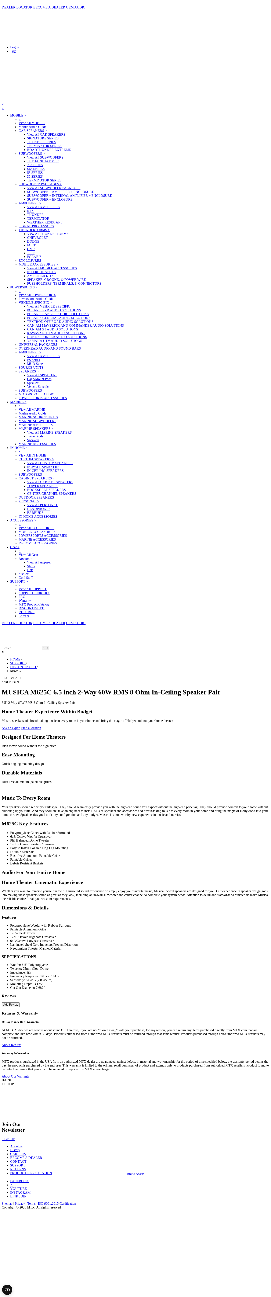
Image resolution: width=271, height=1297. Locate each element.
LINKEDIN (18, 1196)
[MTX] (44, 40)
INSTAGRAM (20, 1192)
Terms (31, 1203)
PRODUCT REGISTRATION (31, 1173)
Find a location (31, 728)
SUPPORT (17, 1165)
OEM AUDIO (76, 7)
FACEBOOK (19, 1181)
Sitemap (7, 1203)
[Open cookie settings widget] (7, 1290)
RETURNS (18, 1169)
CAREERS (18, 1154)
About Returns (11, 1045)
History (15, 1150)
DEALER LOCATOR (17, 7)
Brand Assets (135, 1174)
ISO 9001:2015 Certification (57, 1203)
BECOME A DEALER (49, 7)
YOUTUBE (18, 1188)
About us (16, 1146)
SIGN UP (8, 1139)
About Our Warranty (15, 1076)
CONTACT (18, 1161)
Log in (14, 47)
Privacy (20, 1203)
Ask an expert (11, 728)
